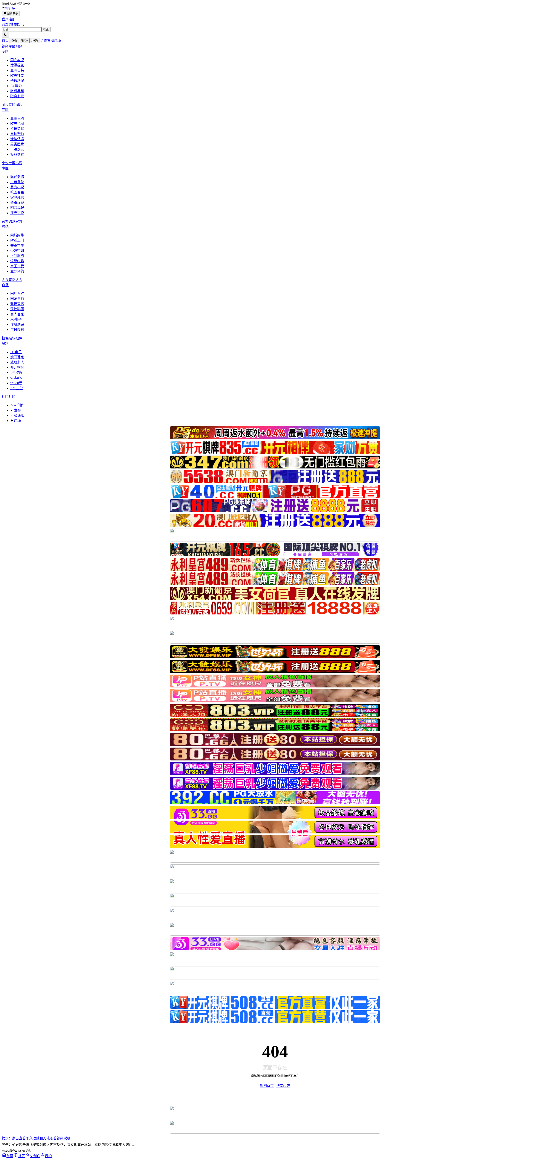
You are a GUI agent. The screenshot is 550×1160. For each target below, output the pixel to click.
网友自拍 (17, 299)
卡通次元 (17, 149)
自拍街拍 (17, 134)
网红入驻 (17, 293)
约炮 (43, 41)
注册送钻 (17, 324)
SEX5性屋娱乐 (13, 24)
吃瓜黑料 (17, 91)
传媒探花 (17, 65)
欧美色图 (17, 123)
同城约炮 (17, 235)
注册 (12, 19)
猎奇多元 (17, 96)
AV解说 (16, 86)
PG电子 (16, 319)
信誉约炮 (17, 261)
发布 (17, 410)
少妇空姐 (17, 250)
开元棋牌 (17, 367)
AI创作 (18, 405)
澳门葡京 (17, 357)
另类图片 (17, 144)
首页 (5, 41)
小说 (34, 41)
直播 (50, 41)
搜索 (46, 29)
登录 (5, 19)
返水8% (16, 378)
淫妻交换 (17, 213)
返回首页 (267, 1086)
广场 (17, 421)
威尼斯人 (17, 362)
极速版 (18, 415)
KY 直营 (16, 388)
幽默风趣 (17, 208)
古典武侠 (17, 182)
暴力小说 (17, 187)
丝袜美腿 (17, 129)
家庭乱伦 (17, 197)
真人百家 (17, 314)
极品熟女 (17, 154)
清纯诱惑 (17, 139)
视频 (13, 41)
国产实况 (17, 60)
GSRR (21, 1150)
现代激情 (17, 177)
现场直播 (17, 304)
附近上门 (17, 240)
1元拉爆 (16, 372)
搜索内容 (283, 1086)
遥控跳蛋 (17, 309)
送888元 (16, 383)
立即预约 (17, 271)
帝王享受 (17, 266)
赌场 (57, 41)
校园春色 (17, 192)
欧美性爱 (17, 75)
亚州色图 (17, 118)
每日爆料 (17, 329)
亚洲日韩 (17, 70)
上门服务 (17, 256)
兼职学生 (17, 245)
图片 (24, 41)
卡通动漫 (17, 80)
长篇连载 (17, 202)
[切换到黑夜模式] (5, 35)
